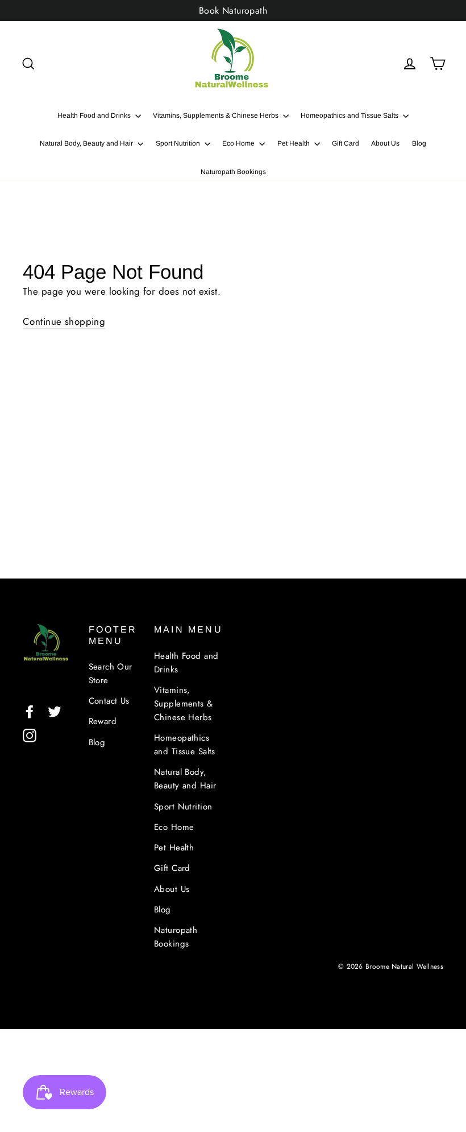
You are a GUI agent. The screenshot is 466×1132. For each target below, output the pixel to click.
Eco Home (239, 143)
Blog (419, 143)
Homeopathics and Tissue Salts (350, 115)
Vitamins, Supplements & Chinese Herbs (216, 115)
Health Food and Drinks (94, 115)
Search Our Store (110, 673)
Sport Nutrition (179, 143)
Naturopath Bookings (233, 172)
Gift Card (345, 143)
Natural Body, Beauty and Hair (87, 143)
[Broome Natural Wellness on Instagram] (29, 734)
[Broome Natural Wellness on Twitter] (54, 710)
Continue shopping (64, 321)
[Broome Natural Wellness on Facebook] (29, 710)
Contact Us (109, 701)
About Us (385, 143)
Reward (103, 721)
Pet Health (294, 143)
